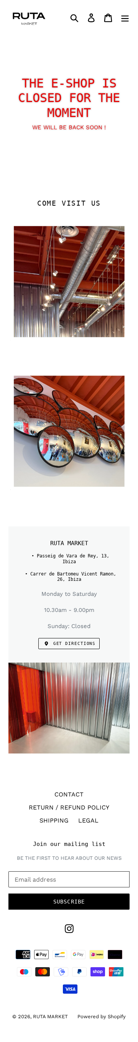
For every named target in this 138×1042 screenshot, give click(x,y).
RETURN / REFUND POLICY (69, 807)
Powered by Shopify (101, 1016)
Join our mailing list (69, 844)
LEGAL (88, 820)
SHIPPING (54, 820)
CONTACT (69, 794)
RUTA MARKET (50, 1016)
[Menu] (125, 17)
